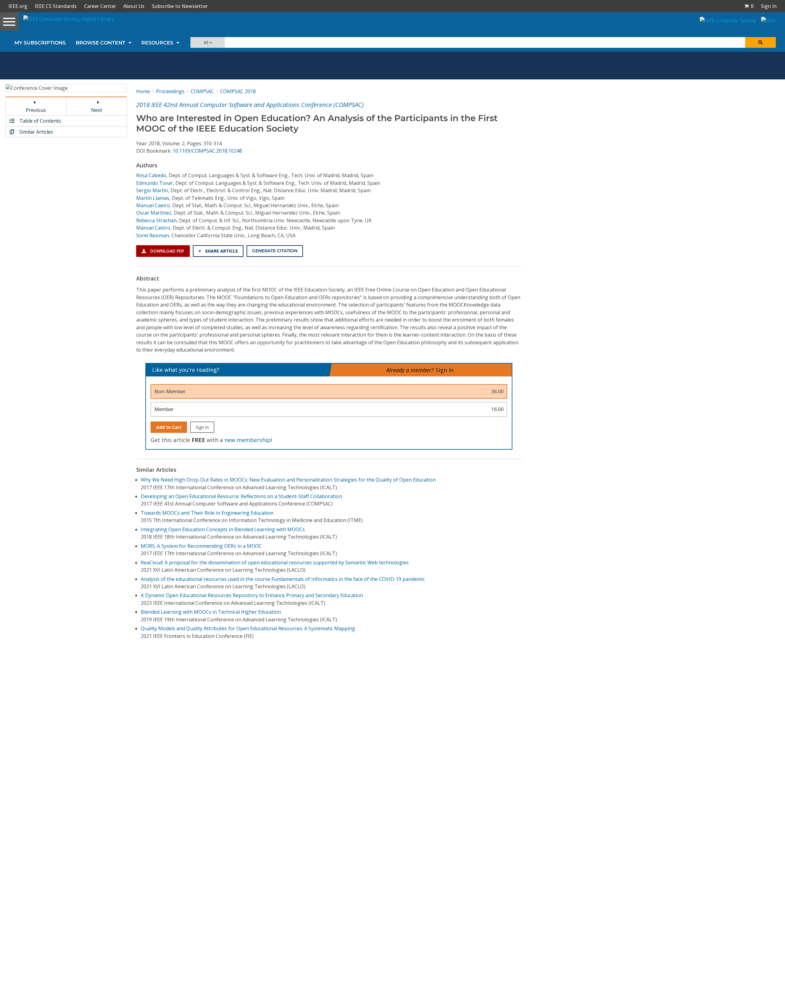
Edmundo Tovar (154, 183)
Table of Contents (39, 120)
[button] (749, 6)
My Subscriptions (40, 43)
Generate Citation (274, 251)
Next (96, 110)
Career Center (100, 6)
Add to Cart (169, 427)
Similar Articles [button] (35, 131)
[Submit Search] (760, 42)
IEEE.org (17, 6)
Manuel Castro (153, 227)
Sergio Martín (152, 190)
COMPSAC (202, 91)
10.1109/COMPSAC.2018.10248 (207, 150)
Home (143, 91)
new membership (247, 440)
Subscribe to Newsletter (180, 6)
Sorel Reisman (152, 235)
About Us (133, 6)
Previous (36, 110)
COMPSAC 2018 (238, 91)
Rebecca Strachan (156, 220)
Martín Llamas (152, 198)
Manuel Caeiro (153, 205)
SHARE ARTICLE (221, 251)
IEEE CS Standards (56, 6)
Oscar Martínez (153, 212)
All (206, 42)
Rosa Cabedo (151, 175)
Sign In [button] (769, 6)
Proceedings (170, 91)
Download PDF (166, 251)
